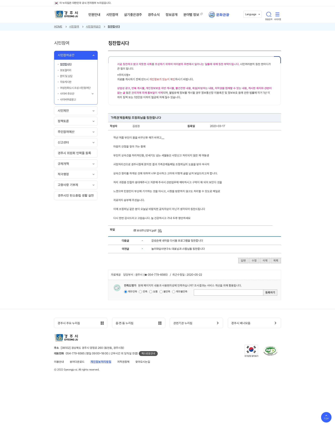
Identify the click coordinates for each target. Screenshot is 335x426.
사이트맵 (277, 14)
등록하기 (270, 292)
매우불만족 (181, 291)
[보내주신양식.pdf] (160, 230)
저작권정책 (123, 361)
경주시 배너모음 (240, 323)
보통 (155, 291)
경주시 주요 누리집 (69, 323)
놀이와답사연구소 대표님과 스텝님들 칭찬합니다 (178, 249)
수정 (254, 260)
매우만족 (132, 291)
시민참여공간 (93, 26)
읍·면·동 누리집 (124, 323)
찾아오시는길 (142, 361)
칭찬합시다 (114, 26)
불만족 (166, 291)
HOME (58, 26)
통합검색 (268, 14)
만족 (145, 291)
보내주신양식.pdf (147, 230)
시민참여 (74, 26)
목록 (275, 260)
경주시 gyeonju (66, 14)
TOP (326, 418)
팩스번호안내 (148, 353)
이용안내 (59, 361)
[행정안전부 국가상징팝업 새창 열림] (251, 351)
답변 (243, 260)
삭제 (265, 260)
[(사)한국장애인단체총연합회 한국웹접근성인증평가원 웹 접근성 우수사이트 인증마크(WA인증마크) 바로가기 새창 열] (270, 351)
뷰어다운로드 (77, 361)
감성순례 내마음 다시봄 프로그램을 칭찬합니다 (177, 240)
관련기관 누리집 (182, 323)
